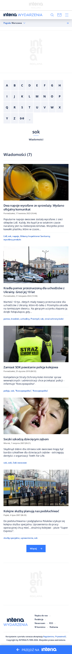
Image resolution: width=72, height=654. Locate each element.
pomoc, (6, 318)
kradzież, (15, 318)
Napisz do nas (41, 615)
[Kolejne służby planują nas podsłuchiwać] (36, 491)
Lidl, (5, 236)
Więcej (33, 548)
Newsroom (40, 623)
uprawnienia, (27, 537)
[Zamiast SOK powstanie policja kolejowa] (36, 347)
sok (36, 132)
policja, (6, 390)
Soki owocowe (20, 462)
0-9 (22, 118)
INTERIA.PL (24, 640)
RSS (51, 623)
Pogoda (7, 23)
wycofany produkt (12, 239)
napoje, (16, 236)
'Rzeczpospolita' (40, 390)
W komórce (40, 627)
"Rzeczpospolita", (23, 390)
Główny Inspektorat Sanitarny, (35, 236)
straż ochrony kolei (54, 318)
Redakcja (39, 619)
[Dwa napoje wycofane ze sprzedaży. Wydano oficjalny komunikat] (36, 187)
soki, (10, 462)
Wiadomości (36, 139)
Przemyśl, (35, 318)
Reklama (54, 627)
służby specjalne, (11, 537)
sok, (10, 236)
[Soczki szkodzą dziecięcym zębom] (36, 419)
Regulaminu (48, 636)
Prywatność (60, 636)
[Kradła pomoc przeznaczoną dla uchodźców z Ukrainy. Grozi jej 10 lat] (36, 269)
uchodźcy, (25, 318)
